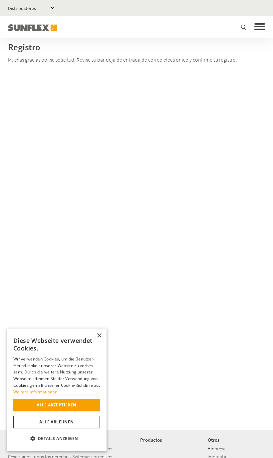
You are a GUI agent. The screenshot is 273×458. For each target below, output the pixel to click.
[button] (56, 439)
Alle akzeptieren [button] (56, 405)
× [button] (99, 335)
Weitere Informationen (35, 392)
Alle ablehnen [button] (56, 422)
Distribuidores (22, 8)
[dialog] (57, 390)
